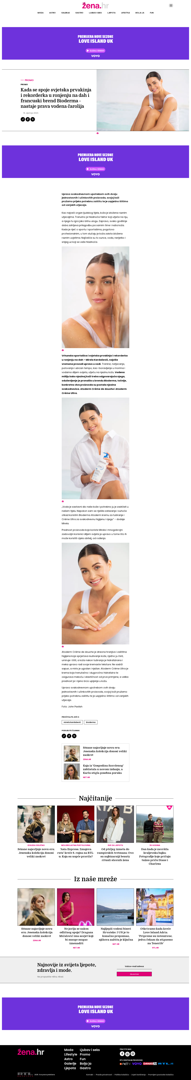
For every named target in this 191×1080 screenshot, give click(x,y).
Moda (41, 12)
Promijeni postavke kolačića (160, 1075)
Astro (52, 12)
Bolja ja (140, 12)
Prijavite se (134, 974)
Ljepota (111, 12)
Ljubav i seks (95, 12)
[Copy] (23, 121)
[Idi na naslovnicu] (95, 8)
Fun (152, 12)
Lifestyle (125, 12)
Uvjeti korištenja (138, 1075)
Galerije (65, 12)
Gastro (79, 12)
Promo (29, 80)
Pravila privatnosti (104, 1075)
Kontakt (89, 1075)
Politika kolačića (122, 1075)
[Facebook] (27, 121)
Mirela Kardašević (72, 722)
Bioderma (91, 722)
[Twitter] (32, 121)
